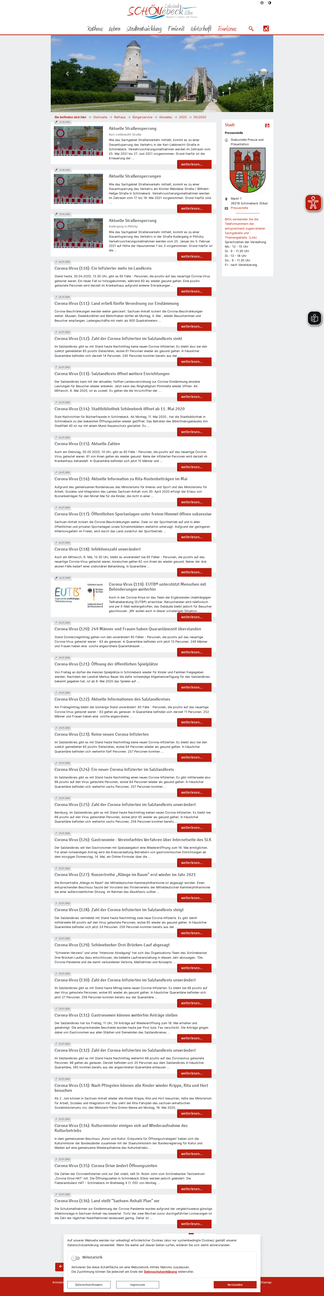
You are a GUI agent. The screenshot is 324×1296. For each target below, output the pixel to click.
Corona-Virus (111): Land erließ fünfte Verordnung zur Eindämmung (117, 303)
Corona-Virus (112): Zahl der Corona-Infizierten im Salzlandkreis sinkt (118, 338)
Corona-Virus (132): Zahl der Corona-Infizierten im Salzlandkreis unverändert (125, 1050)
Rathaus (120, 117)
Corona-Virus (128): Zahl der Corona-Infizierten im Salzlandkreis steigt (119, 909)
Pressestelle (239, 208)
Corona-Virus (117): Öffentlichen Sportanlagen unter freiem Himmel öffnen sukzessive (133, 514)
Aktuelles (165, 117)
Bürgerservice (142, 117)
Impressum (137, 1285)
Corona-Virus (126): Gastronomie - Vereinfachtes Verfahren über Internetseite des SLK (133, 839)
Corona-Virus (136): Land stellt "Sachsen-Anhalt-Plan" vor (107, 1200)
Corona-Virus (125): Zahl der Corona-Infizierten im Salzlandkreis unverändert (125, 804)
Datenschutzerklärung (160, 1271)
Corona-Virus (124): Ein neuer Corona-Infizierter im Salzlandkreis (114, 769)
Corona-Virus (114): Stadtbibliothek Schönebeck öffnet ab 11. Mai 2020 (120, 408)
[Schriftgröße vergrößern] (262, 2)
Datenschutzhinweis (88, 1285)
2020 (183, 117)
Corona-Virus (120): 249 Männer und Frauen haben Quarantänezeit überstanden (128, 629)
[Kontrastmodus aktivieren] (269, 2)
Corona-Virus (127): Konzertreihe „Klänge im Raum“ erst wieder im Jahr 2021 (125, 874)
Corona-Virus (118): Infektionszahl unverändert (98, 549)
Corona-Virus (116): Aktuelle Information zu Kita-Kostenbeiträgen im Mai (121, 478)
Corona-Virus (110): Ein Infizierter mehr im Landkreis (103, 268)
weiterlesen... (191, 164)
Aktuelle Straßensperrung (133, 128)
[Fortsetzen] (267, 107)
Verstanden (235, 1285)
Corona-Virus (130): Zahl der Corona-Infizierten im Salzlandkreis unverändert (125, 980)
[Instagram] (266, 30)
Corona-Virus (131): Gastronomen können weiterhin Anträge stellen (116, 1015)
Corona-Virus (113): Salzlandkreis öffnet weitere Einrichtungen (112, 373)
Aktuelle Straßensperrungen (135, 176)
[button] (251, 29)
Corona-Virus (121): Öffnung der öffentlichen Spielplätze (106, 664)
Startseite (100, 117)
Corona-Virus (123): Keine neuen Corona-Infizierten (102, 734)
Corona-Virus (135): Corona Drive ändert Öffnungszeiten (106, 1165)
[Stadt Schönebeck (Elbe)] (162, 17)
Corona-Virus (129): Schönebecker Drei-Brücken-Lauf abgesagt (112, 945)
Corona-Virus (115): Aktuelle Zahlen (87, 443)
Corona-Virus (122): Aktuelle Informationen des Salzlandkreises (112, 699)
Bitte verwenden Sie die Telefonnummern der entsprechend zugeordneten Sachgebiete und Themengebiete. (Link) (245, 228)
